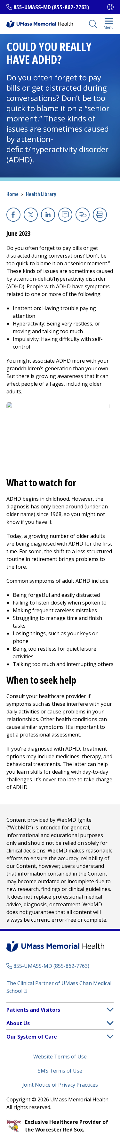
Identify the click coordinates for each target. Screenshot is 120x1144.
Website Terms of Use (60, 1056)
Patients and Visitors (33, 1009)
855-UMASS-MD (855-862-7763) (51, 7)
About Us (18, 1023)
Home (12, 194)
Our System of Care (31, 1036)
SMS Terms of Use (60, 1070)
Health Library (41, 194)
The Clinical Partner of (58, 987)
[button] (110, 1010)
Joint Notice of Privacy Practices (60, 1084)
